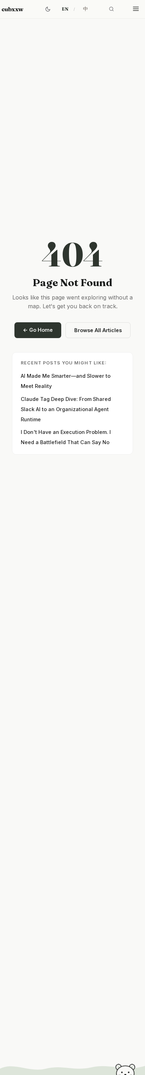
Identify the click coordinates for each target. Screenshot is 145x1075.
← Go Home (38, 330)
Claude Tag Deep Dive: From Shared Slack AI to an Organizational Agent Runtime (66, 409)
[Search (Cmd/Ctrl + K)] (111, 9)
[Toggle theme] (48, 9)
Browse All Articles (98, 330)
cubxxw (12, 9)
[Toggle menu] (136, 9)
